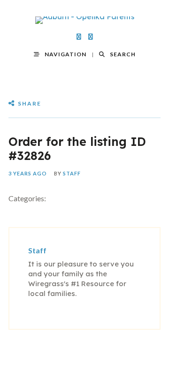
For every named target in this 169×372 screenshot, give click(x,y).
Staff (72, 173)
